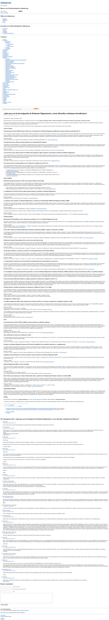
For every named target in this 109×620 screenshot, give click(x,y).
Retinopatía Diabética (10, 61)
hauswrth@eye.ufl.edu (10, 173)
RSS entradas (3, 612)
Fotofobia (5, 103)
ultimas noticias (6, 91)
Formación (5, 50)
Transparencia (6, 55)
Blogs (4, 21)
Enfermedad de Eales (10, 81)
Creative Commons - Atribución (22, 610)
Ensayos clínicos (6, 96)
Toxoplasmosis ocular (10, 78)
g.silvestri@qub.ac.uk (47, 373)
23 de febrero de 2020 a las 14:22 (8, 533)
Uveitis (4, 101)
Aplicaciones (10, 46)
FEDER (4, 99)
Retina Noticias (6, 53)
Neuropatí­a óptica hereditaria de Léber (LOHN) (15, 63)
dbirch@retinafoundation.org (48, 332)
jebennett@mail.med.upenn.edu (12, 171)
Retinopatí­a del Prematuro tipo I (12, 74)
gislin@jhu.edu (63, 352)
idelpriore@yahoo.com (47, 309)
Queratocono (8, 73)
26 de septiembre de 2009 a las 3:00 (9, 570)
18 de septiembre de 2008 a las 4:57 (9, 538)
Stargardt (7, 69)
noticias (4, 90)
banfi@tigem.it (48, 296)
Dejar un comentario (10, 411)
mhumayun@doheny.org (51, 188)
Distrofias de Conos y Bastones (12, 79)
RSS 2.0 (20, 406)
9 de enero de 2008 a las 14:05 (8, 497)
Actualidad (5, 28)
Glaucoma (8, 58)
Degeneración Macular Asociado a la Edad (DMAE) (16, 60)
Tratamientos (10, 44)
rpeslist (82, 401)
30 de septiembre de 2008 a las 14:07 (9, 547)
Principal (5, 18)
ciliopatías (5, 97)
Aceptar (2, 618)
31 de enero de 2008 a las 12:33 (8, 511)
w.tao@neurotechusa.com (52, 139)
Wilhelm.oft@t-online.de (83, 214)
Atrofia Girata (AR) (9, 70)
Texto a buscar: (4, 11)
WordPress (22, 612)
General (4, 39)
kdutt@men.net (30, 317)
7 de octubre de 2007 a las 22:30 (8, 428)
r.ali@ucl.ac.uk (91, 269)
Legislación (5, 54)
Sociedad (7, 47)
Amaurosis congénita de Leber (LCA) (10, 89)
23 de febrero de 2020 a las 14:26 (8, 554)
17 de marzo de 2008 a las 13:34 (8, 516)
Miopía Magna (8, 71)
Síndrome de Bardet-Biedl (11, 68)
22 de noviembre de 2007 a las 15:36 (9, 482)
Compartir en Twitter (29, 409)
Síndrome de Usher (9, 65)
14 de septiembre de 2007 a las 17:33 (9, 422)
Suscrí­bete (5, 32)
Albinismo (8, 80)
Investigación (8, 41)
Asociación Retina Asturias (6, 616)
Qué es (4, 29)
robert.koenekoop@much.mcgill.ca (18, 227)
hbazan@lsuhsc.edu (91, 341)
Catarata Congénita (9, 62)
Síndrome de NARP (7, 102)
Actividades (8, 48)
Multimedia (5, 19)
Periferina (5, 93)
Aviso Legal (5, 83)
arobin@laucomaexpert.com (11, 175)
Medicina (7, 42)
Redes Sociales (6, 82)
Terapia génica (6, 95)
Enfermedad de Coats (10, 72)
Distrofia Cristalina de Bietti (11, 77)
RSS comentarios (10, 612)
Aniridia (4, 98)
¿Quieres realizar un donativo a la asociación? (12, 109)
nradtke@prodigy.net (55, 160)
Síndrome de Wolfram (10, 66)
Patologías (5, 57)
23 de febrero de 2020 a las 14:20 (8, 506)
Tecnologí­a (8, 45)
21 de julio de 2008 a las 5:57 (8, 522)
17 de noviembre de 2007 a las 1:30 (9, 475)
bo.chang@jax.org (83, 248)
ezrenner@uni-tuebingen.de (41, 208)
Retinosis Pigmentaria (10, 75)
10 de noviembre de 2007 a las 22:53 (9, 464)
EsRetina (5, 31)
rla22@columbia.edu (60, 150)
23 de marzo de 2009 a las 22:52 (8, 561)
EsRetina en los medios (7, 56)
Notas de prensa (6, 85)
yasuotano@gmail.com (33, 198)
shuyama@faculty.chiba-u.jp (48, 361)
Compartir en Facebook (30, 408)
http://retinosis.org (37, 399)
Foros (4, 22)
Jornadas (4, 52)
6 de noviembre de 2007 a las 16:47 (9, 449)
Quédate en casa (6, 87)
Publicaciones (6, 49)
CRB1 (4, 88)
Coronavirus (5, 86)
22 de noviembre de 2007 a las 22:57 (9, 489)
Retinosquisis (8, 64)
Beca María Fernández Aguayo (9, 94)
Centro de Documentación (8, 33)
